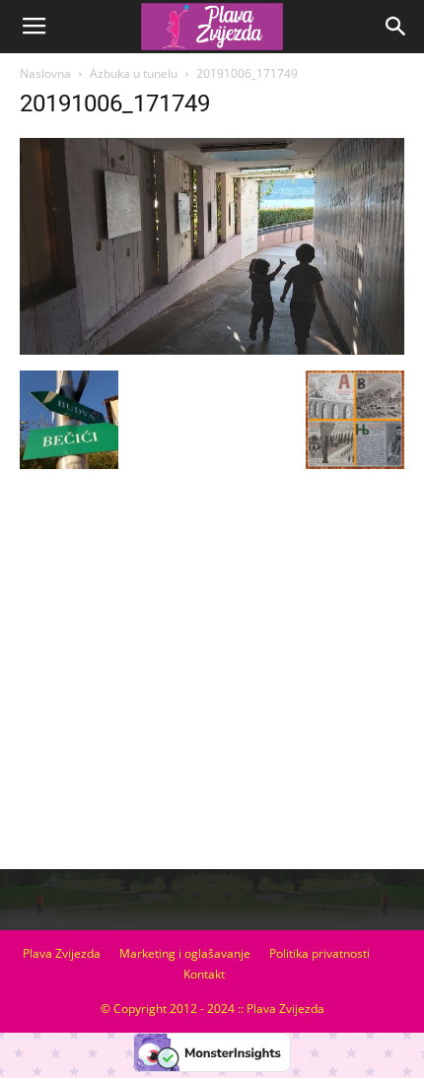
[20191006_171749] (212, 350)
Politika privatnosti (319, 953)
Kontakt (204, 974)
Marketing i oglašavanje (184, 953)
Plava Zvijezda (62, 953)
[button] (396, 26)
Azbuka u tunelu (133, 73)
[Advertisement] (212, 677)
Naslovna (45, 73)
